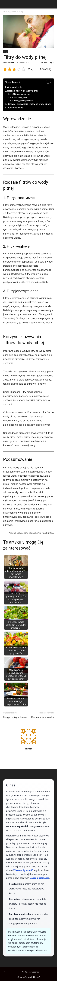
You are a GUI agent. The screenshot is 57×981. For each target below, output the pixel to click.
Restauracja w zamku (42, 717)
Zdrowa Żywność (23, 870)
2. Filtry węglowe (19, 97)
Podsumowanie (15, 107)
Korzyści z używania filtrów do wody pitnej (29, 104)
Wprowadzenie (14, 87)
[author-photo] (28, 744)
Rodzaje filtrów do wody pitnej (22, 90)
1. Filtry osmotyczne (20, 94)
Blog (21, 11)
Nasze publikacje (39, 877)
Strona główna (9, 11)
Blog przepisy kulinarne (15, 717)
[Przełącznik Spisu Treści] (47, 82)
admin (11, 62)
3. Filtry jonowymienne (22, 100)
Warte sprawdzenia (30, 971)
